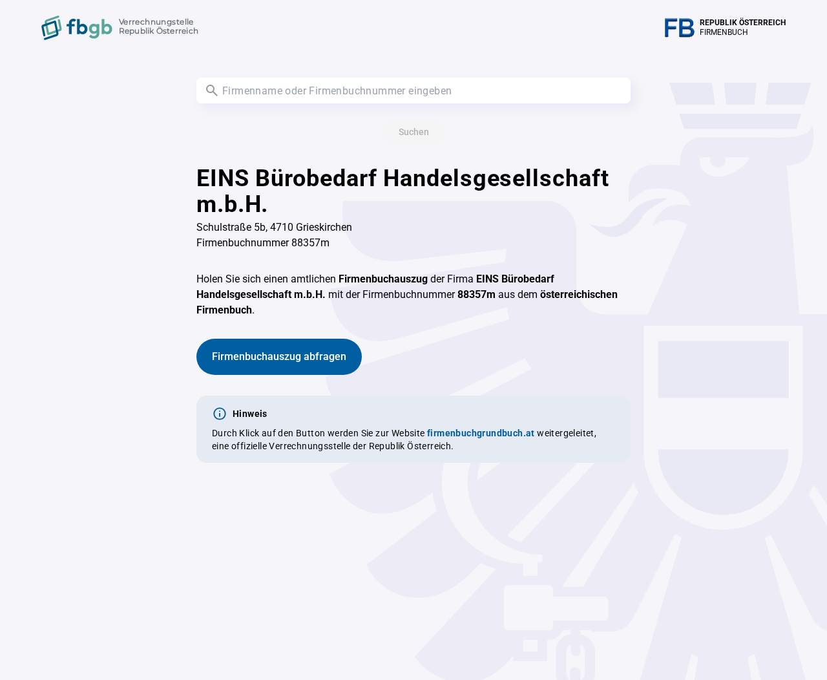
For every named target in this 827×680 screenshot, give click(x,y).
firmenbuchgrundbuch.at (481, 433)
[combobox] (413, 90)
